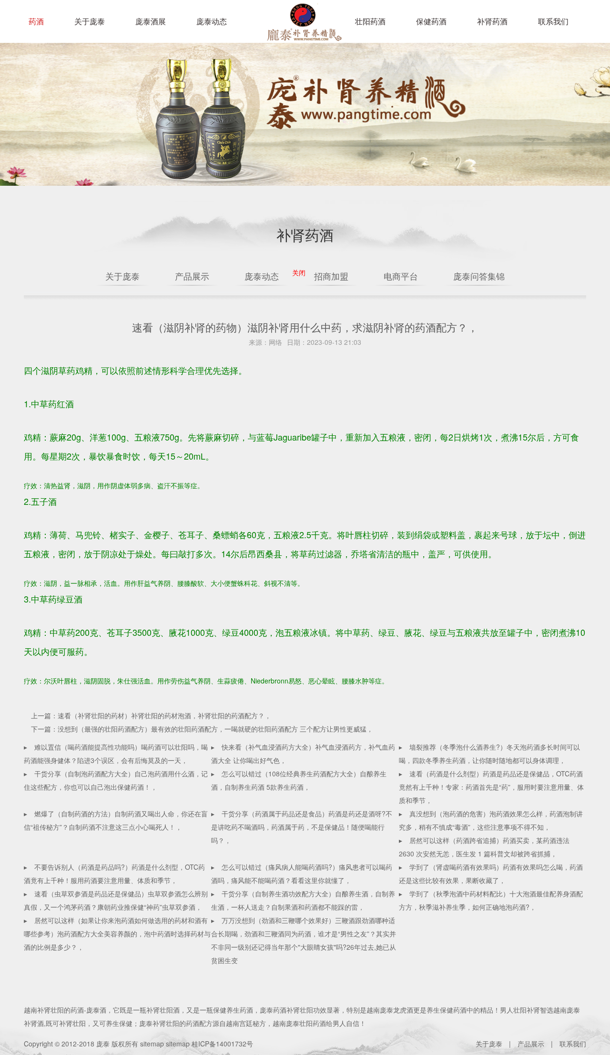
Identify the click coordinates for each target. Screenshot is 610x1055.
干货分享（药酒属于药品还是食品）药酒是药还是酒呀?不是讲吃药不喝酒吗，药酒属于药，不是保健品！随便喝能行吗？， (301, 827)
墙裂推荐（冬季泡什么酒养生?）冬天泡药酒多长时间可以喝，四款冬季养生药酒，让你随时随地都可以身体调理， (489, 753)
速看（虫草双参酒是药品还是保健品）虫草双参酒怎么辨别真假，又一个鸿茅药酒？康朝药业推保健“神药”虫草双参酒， (116, 900)
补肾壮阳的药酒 (60, 1010)
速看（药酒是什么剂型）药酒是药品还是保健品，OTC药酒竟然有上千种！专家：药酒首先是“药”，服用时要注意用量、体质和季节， (491, 787)
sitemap (152, 1043)
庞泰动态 (211, 21)
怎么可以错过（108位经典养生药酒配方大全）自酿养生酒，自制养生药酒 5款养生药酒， (298, 780)
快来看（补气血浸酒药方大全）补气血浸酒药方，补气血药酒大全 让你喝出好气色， (303, 753)
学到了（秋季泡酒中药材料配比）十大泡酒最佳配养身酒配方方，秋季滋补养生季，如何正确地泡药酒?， (491, 900)
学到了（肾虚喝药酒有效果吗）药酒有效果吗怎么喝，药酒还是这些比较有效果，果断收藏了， (491, 873)
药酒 (36, 21)
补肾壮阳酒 (163, 1010)
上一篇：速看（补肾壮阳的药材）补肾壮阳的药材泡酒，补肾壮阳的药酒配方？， (151, 715)
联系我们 (553, 21)
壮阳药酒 (303, 28)
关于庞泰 (89, 21)
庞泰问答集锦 (479, 276)
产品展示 (531, 1043)
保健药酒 (431, 21)
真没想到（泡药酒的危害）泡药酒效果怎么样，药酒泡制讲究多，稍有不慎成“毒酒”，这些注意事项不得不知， (491, 820)
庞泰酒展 (150, 21)
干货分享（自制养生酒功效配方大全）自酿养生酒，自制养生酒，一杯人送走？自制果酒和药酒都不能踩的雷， (303, 900)
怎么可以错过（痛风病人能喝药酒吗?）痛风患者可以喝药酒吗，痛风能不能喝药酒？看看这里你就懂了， (301, 873)
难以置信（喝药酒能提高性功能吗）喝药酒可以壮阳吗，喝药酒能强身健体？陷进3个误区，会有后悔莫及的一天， (116, 753)
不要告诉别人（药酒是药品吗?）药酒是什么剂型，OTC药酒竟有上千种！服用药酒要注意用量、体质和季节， (114, 873)
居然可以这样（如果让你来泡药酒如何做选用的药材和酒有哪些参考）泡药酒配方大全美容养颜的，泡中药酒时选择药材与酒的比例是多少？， (117, 933)
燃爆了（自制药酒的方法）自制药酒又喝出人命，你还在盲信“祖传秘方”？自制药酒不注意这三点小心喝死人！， (116, 820)
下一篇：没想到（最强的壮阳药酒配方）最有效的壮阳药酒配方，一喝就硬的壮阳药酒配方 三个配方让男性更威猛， (202, 728)
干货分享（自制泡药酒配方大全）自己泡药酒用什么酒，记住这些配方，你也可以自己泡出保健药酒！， (116, 780)
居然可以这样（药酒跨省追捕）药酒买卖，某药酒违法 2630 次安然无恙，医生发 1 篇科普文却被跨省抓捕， (484, 846)
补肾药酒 (492, 21)
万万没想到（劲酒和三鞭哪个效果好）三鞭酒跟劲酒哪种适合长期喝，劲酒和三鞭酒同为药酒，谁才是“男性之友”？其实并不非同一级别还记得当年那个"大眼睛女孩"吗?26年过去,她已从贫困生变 (303, 940)
